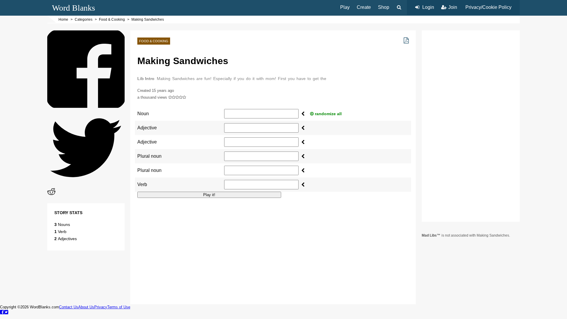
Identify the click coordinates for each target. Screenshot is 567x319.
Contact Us (68, 307)
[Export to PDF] (406, 40)
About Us (86, 307)
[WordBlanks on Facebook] (2, 312)
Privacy (100, 307)
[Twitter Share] (86, 184)
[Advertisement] (273, 244)
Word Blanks (73, 7)
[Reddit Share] (51, 194)
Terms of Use (118, 307)
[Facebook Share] (86, 106)
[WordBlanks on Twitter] (6, 312)
